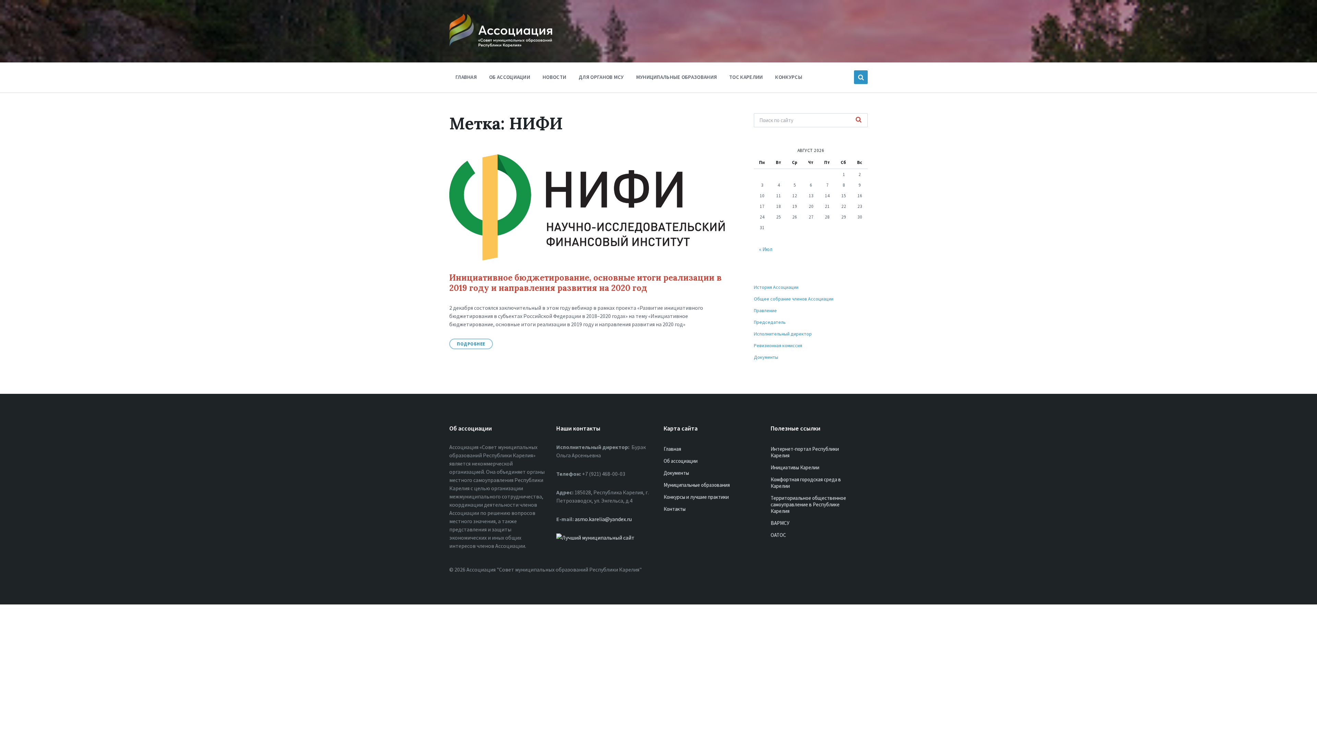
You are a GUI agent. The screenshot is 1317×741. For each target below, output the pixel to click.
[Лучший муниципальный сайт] (595, 537)
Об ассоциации (509, 77)
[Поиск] (859, 120)
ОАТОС (778, 535)
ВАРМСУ (780, 523)
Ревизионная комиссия (778, 345)
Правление (765, 310)
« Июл (765, 249)
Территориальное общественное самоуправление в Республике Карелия (808, 504)
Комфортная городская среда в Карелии (806, 482)
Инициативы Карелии (795, 467)
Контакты (675, 509)
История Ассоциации (776, 287)
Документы (766, 357)
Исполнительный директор (783, 334)
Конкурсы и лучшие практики (696, 497)
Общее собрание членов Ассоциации (793, 299)
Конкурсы (788, 77)
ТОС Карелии (746, 77)
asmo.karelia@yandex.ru (603, 519)
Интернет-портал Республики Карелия (805, 452)
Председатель (770, 322)
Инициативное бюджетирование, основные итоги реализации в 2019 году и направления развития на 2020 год (585, 282)
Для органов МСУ (601, 77)
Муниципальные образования (676, 77)
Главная (466, 77)
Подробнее (471, 344)
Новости (554, 77)
